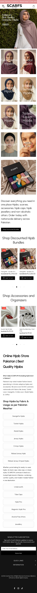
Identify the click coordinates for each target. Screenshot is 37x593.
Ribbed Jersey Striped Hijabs (18, 461)
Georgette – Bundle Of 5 (8, 271)
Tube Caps (18, 494)
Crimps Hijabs (18, 446)
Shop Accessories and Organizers (18, 298)
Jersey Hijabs (18, 439)
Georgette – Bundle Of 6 (27, 271)
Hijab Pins (18, 502)
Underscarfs (18, 487)
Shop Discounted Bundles (11, 229)
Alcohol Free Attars (18, 517)
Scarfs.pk (14, 6)
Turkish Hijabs (19, 424)
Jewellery (18, 524)
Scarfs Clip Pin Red (6, 329)
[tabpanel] (9, 266)
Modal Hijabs (18, 431)
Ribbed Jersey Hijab (18, 453)
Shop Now (9, 66)
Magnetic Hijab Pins (19, 509)
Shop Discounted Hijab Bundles (18, 240)
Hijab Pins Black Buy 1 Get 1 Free (27, 330)
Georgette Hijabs (18, 416)
